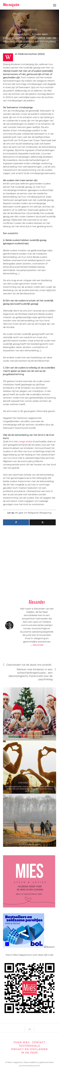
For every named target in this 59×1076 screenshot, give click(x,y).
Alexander (14, 14)
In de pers (29, 1052)
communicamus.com (29, 1065)
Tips (39, 731)
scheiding (43, 17)
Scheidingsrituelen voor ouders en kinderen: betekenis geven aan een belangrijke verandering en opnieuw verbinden (29, 788)
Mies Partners (29, 29)
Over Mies (22, 1042)
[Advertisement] (29, 561)
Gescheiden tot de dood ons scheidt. (29, 664)
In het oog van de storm (29, 844)
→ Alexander (37, 645)
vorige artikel (25, 441)
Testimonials (29, 1045)
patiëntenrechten (30, 17)
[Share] (16, 522)
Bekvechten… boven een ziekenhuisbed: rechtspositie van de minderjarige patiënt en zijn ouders (29, 37)
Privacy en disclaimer (29, 1049)
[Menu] (54, 5)
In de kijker (32, 731)
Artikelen (22, 731)
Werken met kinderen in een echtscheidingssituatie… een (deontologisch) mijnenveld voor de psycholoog (31, 674)
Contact (38, 1042)
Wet (49, 17)
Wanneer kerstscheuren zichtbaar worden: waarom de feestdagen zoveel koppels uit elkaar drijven (29, 736)
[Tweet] (43, 522)
